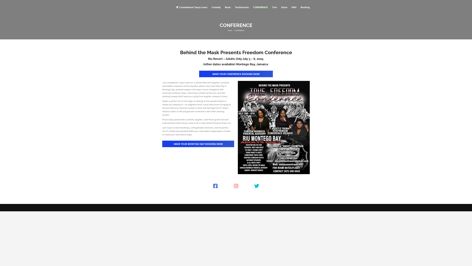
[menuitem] (191, 7)
